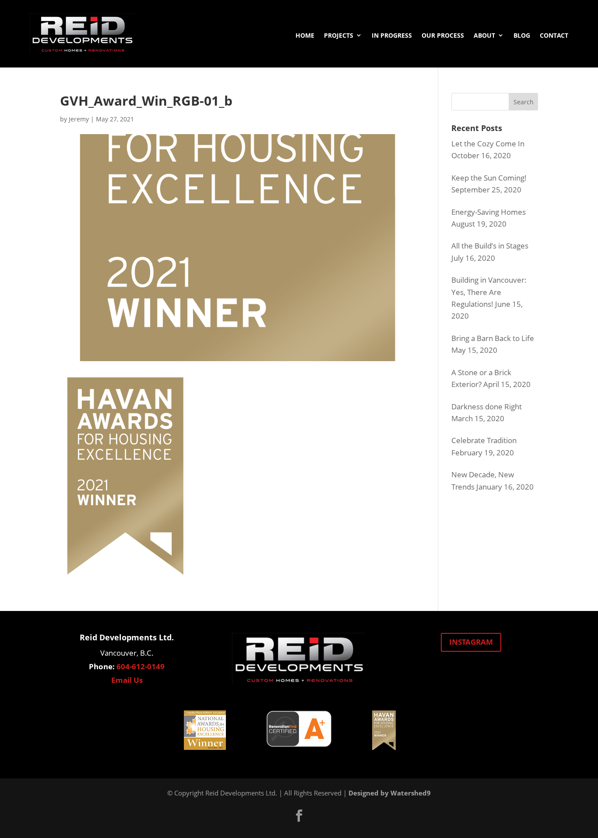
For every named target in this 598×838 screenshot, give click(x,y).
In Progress (392, 35)
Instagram (471, 642)
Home (304, 35)
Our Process (443, 35)
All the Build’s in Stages (489, 246)
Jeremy (79, 119)
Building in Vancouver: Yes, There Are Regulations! (489, 292)
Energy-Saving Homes (488, 212)
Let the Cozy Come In (487, 143)
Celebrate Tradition (484, 440)
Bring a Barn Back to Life (492, 338)
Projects (338, 35)
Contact (554, 35)
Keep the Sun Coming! (489, 178)
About (484, 35)
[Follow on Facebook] (299, 815)
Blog (522, 35)
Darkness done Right (486, 406)
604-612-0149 (140, 666)
